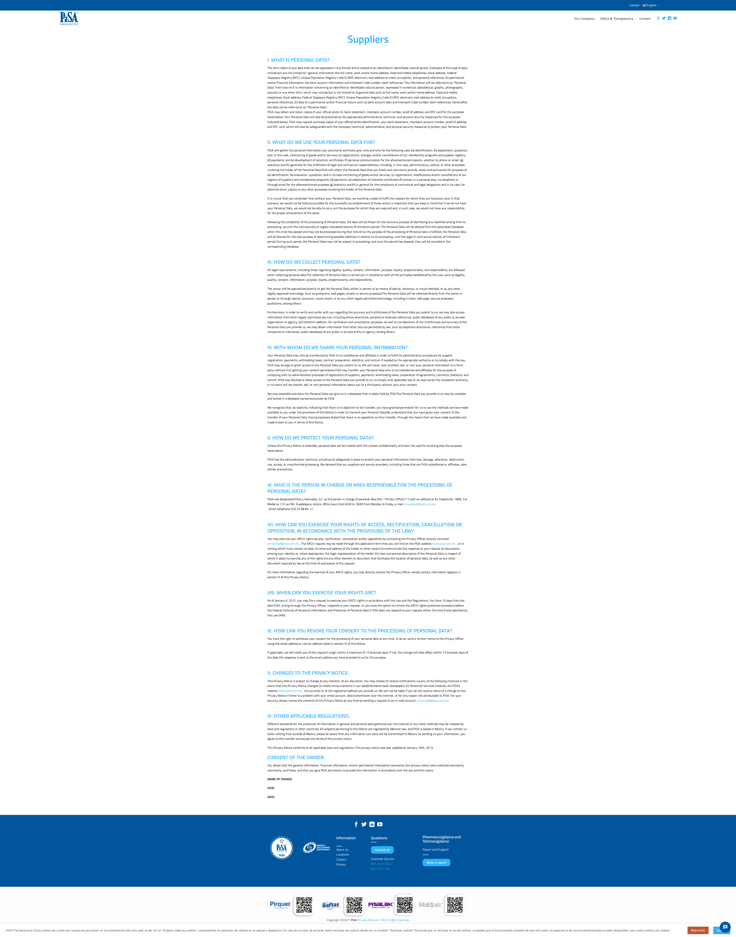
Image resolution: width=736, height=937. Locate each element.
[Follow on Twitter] (663, 18)
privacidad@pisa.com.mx (433, 700)
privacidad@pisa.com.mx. (283, 543)
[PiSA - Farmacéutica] (77, 18)
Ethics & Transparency (616, 18)
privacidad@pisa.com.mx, (420, 504)
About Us (342, 849)
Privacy (341, 864)
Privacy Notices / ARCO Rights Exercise (383, 920)
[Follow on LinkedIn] (669, 18)
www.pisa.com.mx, (444, 543)
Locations (342, 854)
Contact (634, 5)
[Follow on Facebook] (658, 18)
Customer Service (382, 859)
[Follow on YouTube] (675, 18)
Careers (645, 18)
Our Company (584, 18)
